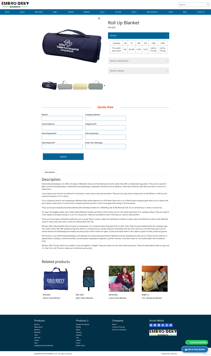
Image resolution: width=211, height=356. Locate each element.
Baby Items (39, 12)
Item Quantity (92, 133)
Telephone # (91, 124)
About (171, 12)
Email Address (48, 124)
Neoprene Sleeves (82, 324)
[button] (99, 18)
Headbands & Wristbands (43, 345)
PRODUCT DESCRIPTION (119, 61)
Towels (78, 340)
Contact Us (201, 12)
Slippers (79, 335)
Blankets (87, 12)
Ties (77, 338)
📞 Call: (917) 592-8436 (196, 342)
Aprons (22, 12)
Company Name (92, 114)
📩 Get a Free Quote (195, 349)
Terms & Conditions (119, 330)
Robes (78, 330)
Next (105, 85)
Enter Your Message (93, 142)
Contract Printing (118, 327)
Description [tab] (50, 172)
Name (45, 114)
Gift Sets (118, 12)
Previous (40, 86)
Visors (78, 343)
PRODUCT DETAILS (117, 71)
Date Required (48, 142)
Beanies (71, 12)
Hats (36, 343)
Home (7, 12)
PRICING (113, 35)
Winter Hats (80, 345)
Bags (55, 12)
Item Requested (49, 133)
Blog (185, 12)
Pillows (78, 327)
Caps (102, 12)
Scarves (79, 332)
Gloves (133, 12)
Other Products (152, 12)
